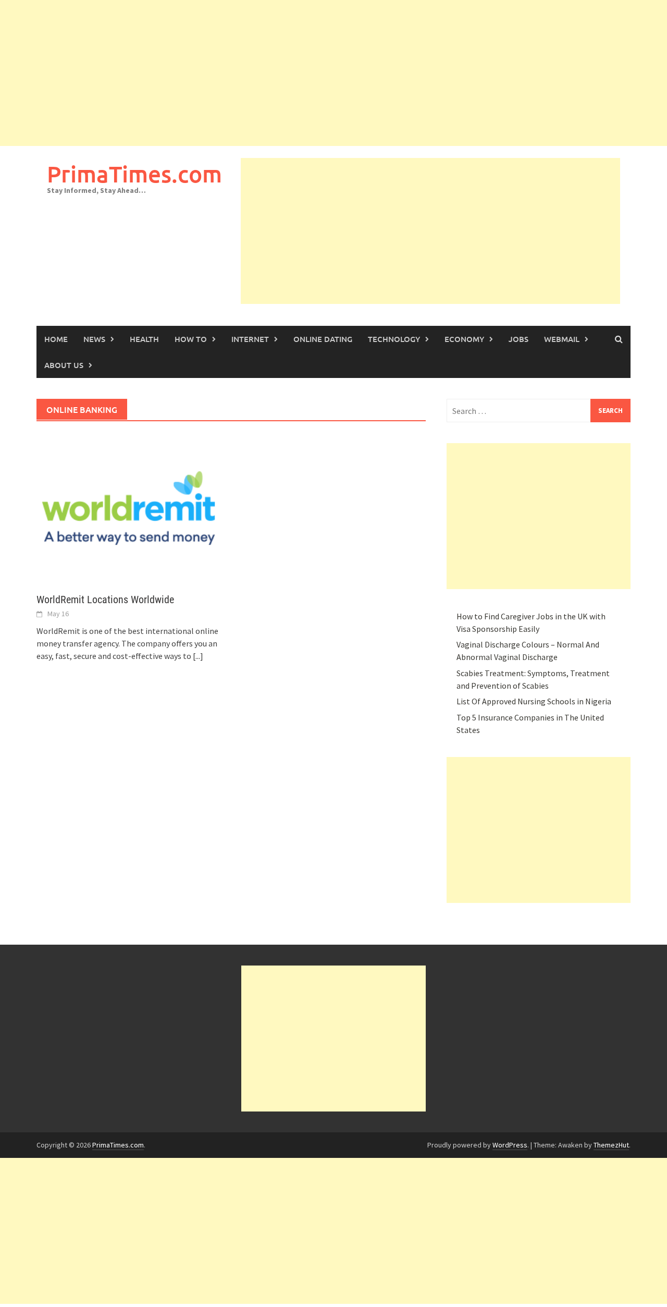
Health (144, 339)
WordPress (509, 1145)
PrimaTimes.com (134, 174)
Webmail (561, 339)
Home (56, 339)
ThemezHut (611, 1145)
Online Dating (322, 339)
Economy (464, 339)
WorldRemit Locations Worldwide (105, 599)
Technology (394, 339)
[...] (198, 656)
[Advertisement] (312, 73)
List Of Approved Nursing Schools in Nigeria (533, 701)
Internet (250, 339)
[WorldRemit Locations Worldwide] (128, 507)
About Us (63, 365)
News (94, 339)
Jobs (518, 339)
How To (191, 339)
